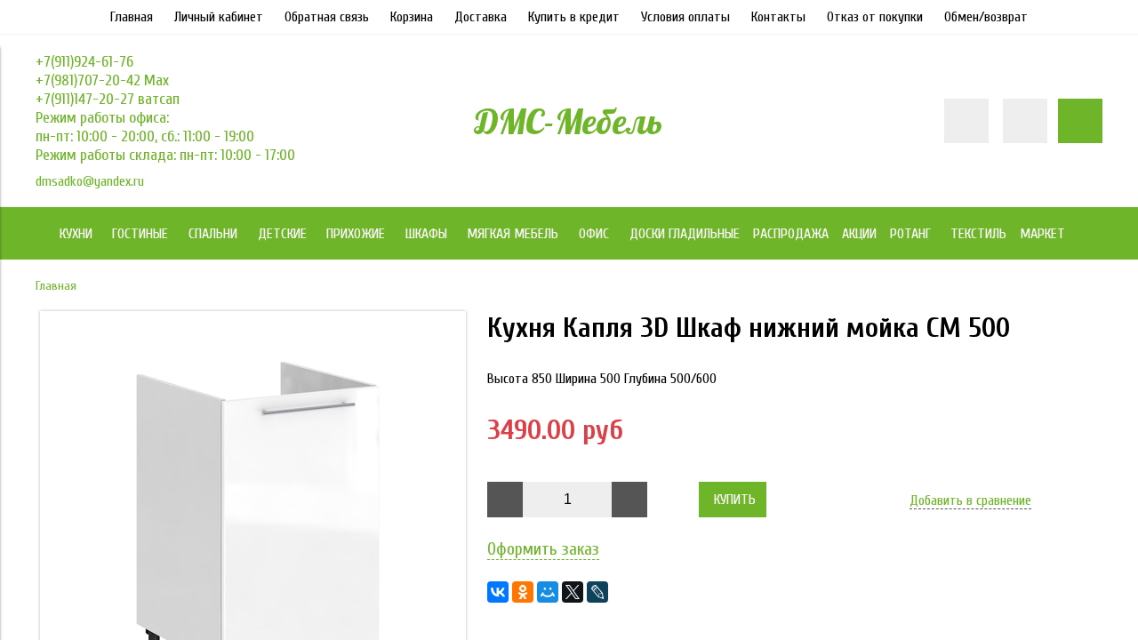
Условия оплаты (685, 17)
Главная (131, 17)
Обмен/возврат (986, 17)
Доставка (480, 17)
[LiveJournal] (597, 592)
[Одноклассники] (522, 592)
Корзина (411, 17)
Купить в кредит (574, 17)
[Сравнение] (1025, 121)
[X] (572, 592)
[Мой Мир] (547, 592)
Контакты (778, 17)
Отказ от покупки (875, 17)
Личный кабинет (218, 17)
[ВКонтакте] (498, 592)
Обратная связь (326, 17)
